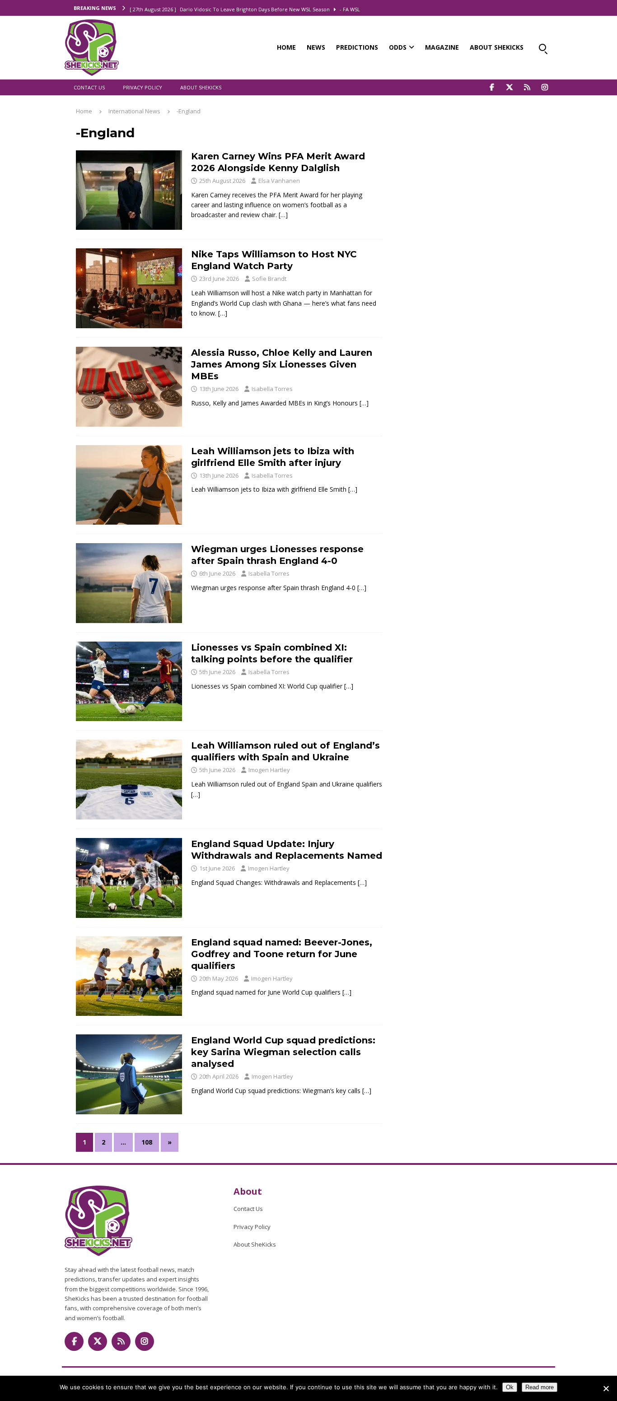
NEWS (316, 47)
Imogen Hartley (269, 770)
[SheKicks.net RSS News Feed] (527, 87)
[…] (283, 214)
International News (134, 111)
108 (146, 1142)
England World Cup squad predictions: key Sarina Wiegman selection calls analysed (283, 1052)
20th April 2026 (218, 1076)
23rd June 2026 (219, 279)
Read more (539, 1387)
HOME (286, 47)
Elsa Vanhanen (279, 181)
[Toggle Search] (542, 47)
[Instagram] (544, 87)
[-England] (129, 190)
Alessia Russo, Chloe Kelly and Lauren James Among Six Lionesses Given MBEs (281, 364)
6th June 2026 (217, 573)
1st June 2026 (217, 868)
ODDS (398, 47)
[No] (605, 1388)
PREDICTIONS (357, 47)
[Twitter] (509, 87)
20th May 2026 (218, 978)
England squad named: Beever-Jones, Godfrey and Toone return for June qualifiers (281, 954)
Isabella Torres (272, 389)
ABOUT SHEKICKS (497, 47)
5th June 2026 (217, 672)
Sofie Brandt (269, 279)
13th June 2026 (218, 389)
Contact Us (89, 87)
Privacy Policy (142, 87)
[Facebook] (492, 87)
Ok (510, 1387)
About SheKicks (200, 87)
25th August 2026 (222, 181)
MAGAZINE (442, 47)
